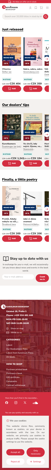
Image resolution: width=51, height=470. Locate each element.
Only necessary (35, 452)
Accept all (15, 452)
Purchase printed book (16, 369)
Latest (9, 345)
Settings (37, 461)
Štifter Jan (7, 71)
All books (10, 357)
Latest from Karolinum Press (19, 352)
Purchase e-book (14, 373)
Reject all (15, 461)
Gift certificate (13, 377)
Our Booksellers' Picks (17, 349)
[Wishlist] (36, 8)
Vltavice (6, 69)
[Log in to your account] (30, 8)
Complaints (11, 381)
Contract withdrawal (15, 385)
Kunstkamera (9, 143)
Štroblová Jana (9, 224)
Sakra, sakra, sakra (32, 69)
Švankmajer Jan (9, 146)
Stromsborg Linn (31, 71)
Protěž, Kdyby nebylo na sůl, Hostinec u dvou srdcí (10, 220)
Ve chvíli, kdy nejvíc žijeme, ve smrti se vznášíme (32, 145)
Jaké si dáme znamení (29, 220)
